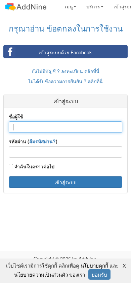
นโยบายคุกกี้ (94, 265)
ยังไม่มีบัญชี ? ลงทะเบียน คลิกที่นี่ (65, 71)
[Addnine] (25, 6)
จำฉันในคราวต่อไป (33, 166)
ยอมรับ (99, 274)
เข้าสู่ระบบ (65, 182)
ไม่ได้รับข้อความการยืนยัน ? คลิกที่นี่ (65, 81)
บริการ (93, 6)
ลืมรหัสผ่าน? (42, 141)
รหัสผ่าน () (33, 141)
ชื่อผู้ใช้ (16, 116)
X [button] (124, 265)
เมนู (69, 6)
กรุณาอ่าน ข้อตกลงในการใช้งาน (66, 28)
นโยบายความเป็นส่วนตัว (41, 274)
